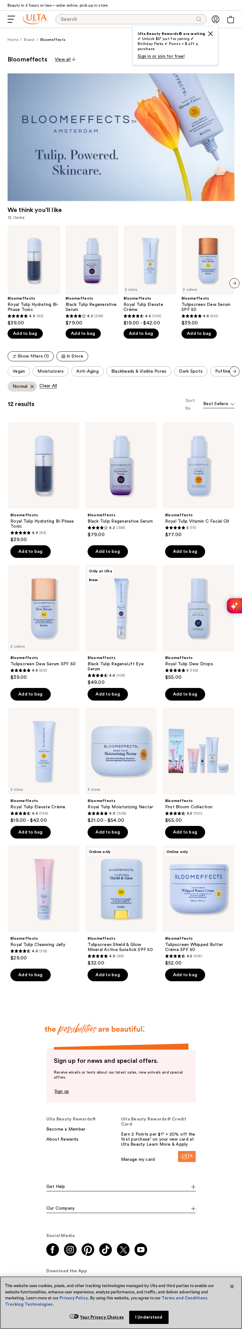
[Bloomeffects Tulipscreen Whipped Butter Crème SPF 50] (198, 905)
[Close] (232, 1286)
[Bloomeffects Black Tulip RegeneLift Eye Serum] (121, 625)
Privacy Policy (74, 1298)
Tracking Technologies (29, 1304)
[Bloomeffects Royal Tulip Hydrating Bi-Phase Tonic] (34, 275)
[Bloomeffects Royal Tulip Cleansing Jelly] (43, 903)
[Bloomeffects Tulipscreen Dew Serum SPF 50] (208, 275)
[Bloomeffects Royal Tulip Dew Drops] (198, 622)
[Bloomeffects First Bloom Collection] (198, 765)
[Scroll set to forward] (234, 371)
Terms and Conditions (184, 1298)
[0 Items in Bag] (230, 19)
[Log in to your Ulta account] (215, 19)
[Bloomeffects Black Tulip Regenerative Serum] (92, 275)
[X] (210, 33)
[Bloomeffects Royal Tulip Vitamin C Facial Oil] (198, 480)
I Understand (149, 1317)
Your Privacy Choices (102, 1317)
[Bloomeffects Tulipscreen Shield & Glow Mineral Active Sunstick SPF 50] (121, 905)
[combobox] (218, 404)
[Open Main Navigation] (11, 19)
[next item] (234, 283)
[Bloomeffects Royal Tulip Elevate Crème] (150, 275)
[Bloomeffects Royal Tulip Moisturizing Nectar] (121, 765)
